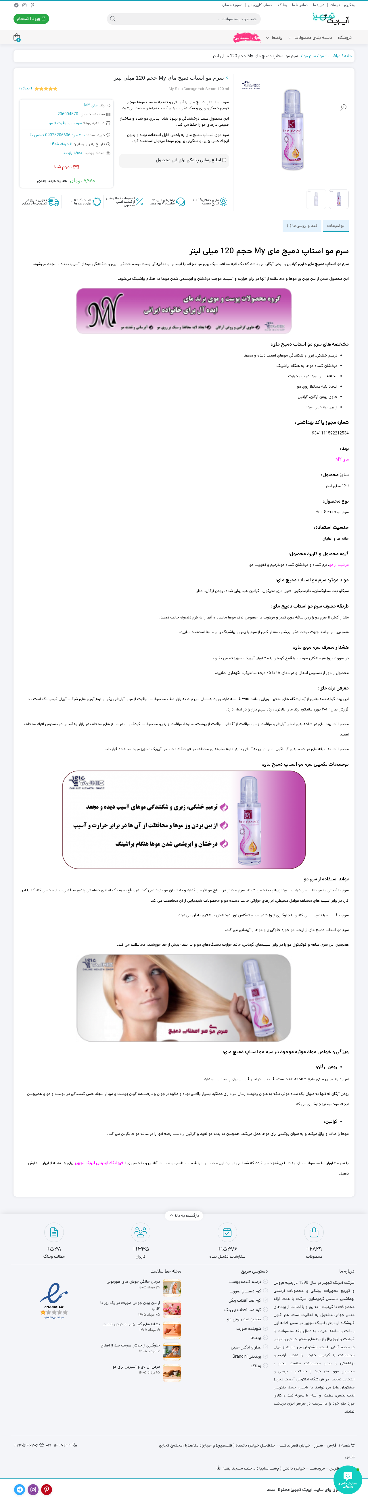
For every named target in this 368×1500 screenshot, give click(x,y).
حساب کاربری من (260, 5)
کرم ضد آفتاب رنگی (245, 1300)
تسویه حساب (232, 5)
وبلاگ (282, 5)
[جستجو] (112, 19)
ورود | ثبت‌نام (29, 19)
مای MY (90, 105)
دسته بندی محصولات (312, 38)
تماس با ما (300, 5)
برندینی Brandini (247, 1356)
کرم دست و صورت (245, 1291)
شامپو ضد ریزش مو (244, 1319)
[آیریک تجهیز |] (331, 19)
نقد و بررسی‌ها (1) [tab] (302, 226)
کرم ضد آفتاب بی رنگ (242, 1310)
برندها (276, 38)
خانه (348, 56)
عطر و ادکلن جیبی (246, 1347)
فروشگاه (345, 38)
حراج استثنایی (247, 38)
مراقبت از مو (330, 56)
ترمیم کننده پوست (245, 1282)
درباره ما (318, 5)
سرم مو (310, 56)
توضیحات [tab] (335, 226)
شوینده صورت (248, 1328)
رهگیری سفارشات (342, 5)
